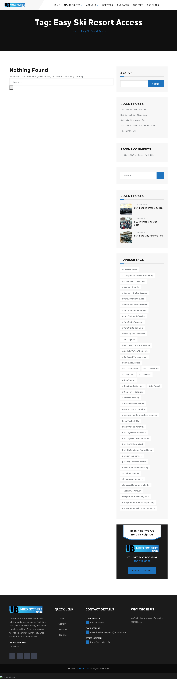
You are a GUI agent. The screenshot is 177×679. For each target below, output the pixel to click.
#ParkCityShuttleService (133, 316)
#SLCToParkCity (150, 368)
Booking (62, 635)
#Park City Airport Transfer (134, 304)
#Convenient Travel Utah (133, 281)
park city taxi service (132, 456)
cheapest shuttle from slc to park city (139, 415)
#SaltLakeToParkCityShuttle (135, 351)
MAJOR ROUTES (72, 5)
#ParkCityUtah (129, 339)
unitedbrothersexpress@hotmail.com (108, 632)
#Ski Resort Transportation (134, 357)
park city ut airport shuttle (134, 462)
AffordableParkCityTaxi (133, 403)
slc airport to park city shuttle (136, 485)
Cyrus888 (129, 155)
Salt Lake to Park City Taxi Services (137, 125)
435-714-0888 (142, 561)
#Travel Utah (128, 374)
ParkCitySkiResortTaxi (132, 444)
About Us (91, 5)
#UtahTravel (154, 386)
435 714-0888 (97, 622)
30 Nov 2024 (142, 218)
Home (56, 5)
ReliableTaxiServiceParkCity (135, 467)
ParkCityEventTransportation (135, 438)
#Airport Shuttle (129, 270)
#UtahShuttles (128, 380)
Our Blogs (153, 5)
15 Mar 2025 (141, 204)
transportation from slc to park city (138, 502)
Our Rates (123, 5)
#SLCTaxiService (130, 368)
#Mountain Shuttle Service (134, 293)
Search (126, 73)
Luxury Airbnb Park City (133, 427)
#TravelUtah (145, 374)
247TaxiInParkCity (130, 398)
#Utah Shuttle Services (133, 386)
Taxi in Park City (128, 131)
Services (107, 5)
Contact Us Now (141, 570)
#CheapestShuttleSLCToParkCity (137, 275)
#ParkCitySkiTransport (132, 322)
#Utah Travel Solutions (132, 392)
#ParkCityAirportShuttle (133, 299)
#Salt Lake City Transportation (136, 345)
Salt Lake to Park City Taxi (133, 109)
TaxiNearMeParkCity (131, 491)
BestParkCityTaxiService (133, 409)
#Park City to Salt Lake (132, 328)
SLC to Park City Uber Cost (133, 115)
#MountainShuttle (130, 287)
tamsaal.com (82, 668)
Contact (138, 5)
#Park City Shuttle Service (134, 310)
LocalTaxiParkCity (130, 421)
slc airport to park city (132, 479)
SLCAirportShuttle (130, 473)
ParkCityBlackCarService (134, 433)
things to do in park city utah (135, 497)
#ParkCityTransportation (133, 334)
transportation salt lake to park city (138, 508)
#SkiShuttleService (131, 363)
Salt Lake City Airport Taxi (133, 120)
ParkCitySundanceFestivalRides (137, 450)
